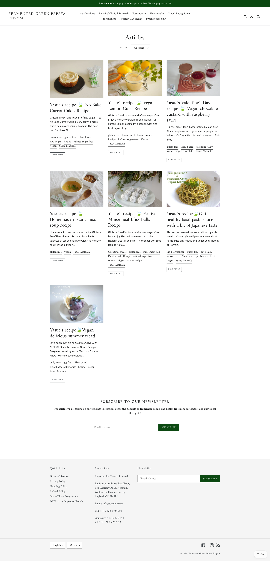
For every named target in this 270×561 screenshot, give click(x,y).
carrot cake (56, 137)
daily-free (55, 362)
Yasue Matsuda (67, 146)
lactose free (173, 256)
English (57, 545)
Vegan (53, 146)
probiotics (202, 256)
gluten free (70, 137)
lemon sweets (144, 135)
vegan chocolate (184, 151)
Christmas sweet (117, 252)
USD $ (73, 545)
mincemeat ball (151, 252)
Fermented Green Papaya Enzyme (37, 16)
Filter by (124, 47)
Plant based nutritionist (63, 367)
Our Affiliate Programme (64, 496)
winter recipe (134, 260)
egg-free (67, 362)
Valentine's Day (204, 146)
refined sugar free (83, 141)
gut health (206, 252)
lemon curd (128, 135)
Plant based (85, 137)
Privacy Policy (57, 481)
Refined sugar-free (128, 139)
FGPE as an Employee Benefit (66, 501)
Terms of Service (59, 476)
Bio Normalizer (175, 252)
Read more (57, 154)
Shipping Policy (58, 486)
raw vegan (55, 141)
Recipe (67, 141)
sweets (111, 260)
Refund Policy (57, 491)
